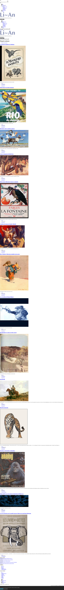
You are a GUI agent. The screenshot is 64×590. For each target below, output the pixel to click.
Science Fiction (5, 24)
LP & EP (2, 568)
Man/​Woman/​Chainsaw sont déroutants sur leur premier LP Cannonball (8, 562)
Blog (2, 579)
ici (63, 585)
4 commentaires (3, 251)
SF (1, 572)
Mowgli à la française (4, 407)
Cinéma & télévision (3, 492)
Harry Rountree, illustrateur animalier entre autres (10, 254)
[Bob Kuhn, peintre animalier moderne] (14, 147)
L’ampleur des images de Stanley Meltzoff (8, 224)
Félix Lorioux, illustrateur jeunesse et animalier (9, 181)
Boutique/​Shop (4, 26)
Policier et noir (3, 575)
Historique (4, 25)
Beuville (2, 578)
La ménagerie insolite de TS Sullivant (7, 44)
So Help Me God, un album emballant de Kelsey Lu (6, 558)
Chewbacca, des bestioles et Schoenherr (7, 450)
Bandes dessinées (5, 23)
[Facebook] (0, 19)
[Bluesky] (2, 19)
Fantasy (2, 576)
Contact (3, 27)
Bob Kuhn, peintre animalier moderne (7, 128)
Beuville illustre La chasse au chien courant (8, 332)
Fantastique (2, 574)
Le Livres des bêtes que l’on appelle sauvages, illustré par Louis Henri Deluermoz (15, 513)
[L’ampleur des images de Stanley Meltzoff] (12, 247)
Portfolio (2, 22)
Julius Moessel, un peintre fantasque (7, 87)
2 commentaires (3, 84)
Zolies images (3, 127)
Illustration (2, 566)
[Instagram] (1, 19)
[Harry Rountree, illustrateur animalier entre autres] (14, 290)
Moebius (2, 577)
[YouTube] (3, 19)
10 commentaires (3, 556)
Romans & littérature (3, 573)
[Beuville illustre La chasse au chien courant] (14, 372)
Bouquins (2, 567)
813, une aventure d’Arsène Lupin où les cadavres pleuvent (7, 563)
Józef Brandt (2, 379)
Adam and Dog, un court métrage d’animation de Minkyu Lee (12, 493)
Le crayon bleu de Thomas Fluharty (7, 296)
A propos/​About (4, 580)
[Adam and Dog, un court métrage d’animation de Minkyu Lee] (14, 506)
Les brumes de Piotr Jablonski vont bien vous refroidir (6, 559)
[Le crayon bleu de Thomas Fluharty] (14, 326)
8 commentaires (3, 510)
